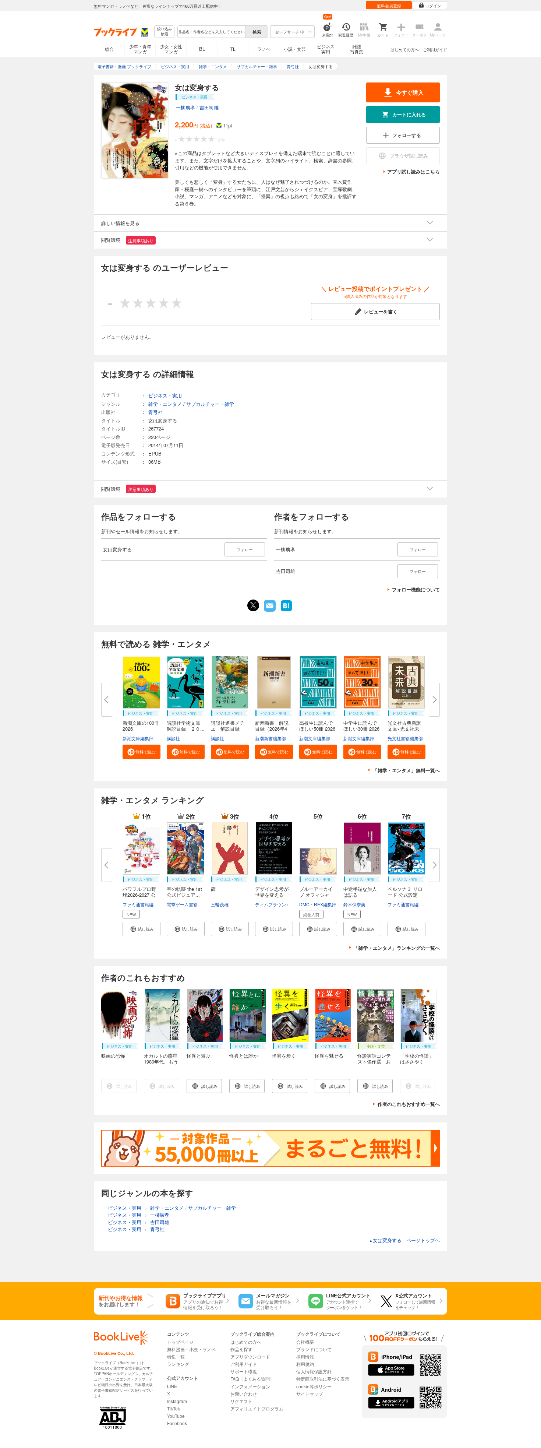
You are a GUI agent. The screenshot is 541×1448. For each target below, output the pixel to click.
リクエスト (241, 1401)
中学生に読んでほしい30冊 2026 (361, 725)
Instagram (177, 1401)
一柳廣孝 (185, 107)
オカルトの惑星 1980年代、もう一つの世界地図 (163, 1061)
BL (202, 48)
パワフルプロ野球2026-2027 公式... (139, 894)
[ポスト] (253, 605)
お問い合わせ (243, 1394)
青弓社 (155, 411)
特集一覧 (176, 1356)
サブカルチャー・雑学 (210, 403)
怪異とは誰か (243, 1055)
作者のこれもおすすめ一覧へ (409, 1103)
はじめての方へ (404, 49)
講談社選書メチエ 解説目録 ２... (227, 728)
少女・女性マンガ (171, 49)
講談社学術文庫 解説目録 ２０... (186, 725)
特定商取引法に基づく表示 (322, 1378)
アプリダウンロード (250, 1356)
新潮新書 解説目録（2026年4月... (272, 728)
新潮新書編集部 (270, 738)
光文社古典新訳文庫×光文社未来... (404, 728)
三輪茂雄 (220, 904)
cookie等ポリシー (314, 1386)
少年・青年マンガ (140, 49)
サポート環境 (243, 1371)
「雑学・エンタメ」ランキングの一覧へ (397, 947)
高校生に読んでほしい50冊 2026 (317, 725)
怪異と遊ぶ (199, 1055)
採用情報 (305, 1356)
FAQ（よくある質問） (252, 1378)
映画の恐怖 (113, 1055)
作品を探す (241, 1349)
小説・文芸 (295, 49)
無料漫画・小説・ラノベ (191, 1349)
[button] (141, 752)
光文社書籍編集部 (405, 738)
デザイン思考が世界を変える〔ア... (272, 894)
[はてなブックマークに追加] (286, 611)
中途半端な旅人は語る (360, 891)
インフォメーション (250, 1386)
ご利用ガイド (435, 49)
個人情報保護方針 (314, 1371)
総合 (109, 49)
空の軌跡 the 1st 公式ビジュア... (184, 891)
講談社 (173, 738)
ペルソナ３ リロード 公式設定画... (405, 894)
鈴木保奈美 (354, 904)
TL (233, 49)
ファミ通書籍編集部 (142, 904)
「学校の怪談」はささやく (417, 1058)
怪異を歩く (284, 1055)
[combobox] (211, 32)
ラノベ (263, 49)
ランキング (178, 1364)
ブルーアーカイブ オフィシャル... (316, 894)
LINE (172, 1386)
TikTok (173, 1408)
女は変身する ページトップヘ (404, 1240)
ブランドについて (314, 1349)
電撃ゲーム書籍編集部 (189, 904)
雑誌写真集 (356, 49)
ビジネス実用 (326, 49)
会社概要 (305, 1342)
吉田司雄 (209, 107)
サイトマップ (309, 1394)
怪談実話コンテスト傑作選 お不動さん (374, 1061)
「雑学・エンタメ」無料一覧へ (406, 770)
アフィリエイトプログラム (256, 1408)
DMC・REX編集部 (317, 904)
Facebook (177, 1423)
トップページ (180, 1342)
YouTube (176, 1416)
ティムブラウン (270, 904)
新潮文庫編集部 (138, 738)
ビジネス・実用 (165, 395)
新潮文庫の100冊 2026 (141, 725)
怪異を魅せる (329, 1055)
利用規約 (305, 1364)
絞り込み (164, 31)
